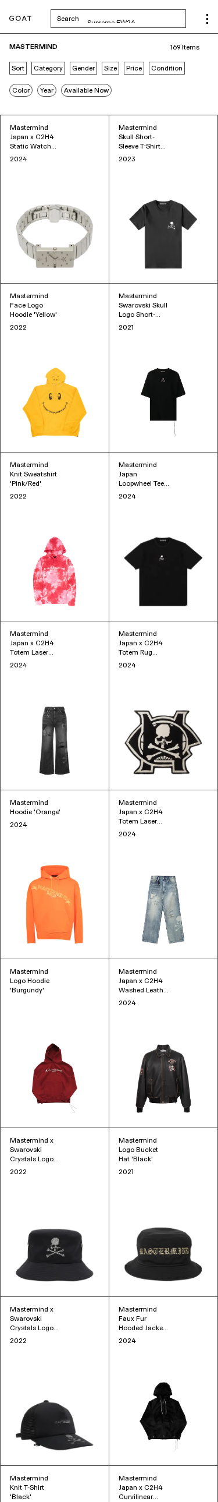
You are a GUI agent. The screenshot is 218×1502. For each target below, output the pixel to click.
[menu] (207, 18)
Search (121, 18)
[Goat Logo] (20, 19)
